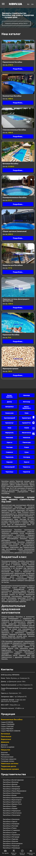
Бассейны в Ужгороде (11, 837)
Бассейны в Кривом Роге (12, 804)
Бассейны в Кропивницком (13, 797)
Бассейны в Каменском (11, 793)
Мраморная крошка (10, 769)
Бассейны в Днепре (10, 784)
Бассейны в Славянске (11, 830)
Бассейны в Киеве (10, 795)
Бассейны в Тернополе (11, 835)
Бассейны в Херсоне (10, 841)
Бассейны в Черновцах (11, 848)
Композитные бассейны (11, 719)
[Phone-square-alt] (33, 433)
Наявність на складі (31, 853)
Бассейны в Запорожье (11, 789)
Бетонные (5, 733)
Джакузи (5, 742)
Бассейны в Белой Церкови (13, 780)
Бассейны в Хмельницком (13, 843)
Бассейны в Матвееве (11, 824)
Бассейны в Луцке (9, 806)
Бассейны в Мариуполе (11, 811)
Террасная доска (8, 766)
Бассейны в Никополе (11, 819)
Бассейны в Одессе (10, 821)
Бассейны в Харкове (10, 839)
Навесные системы (9, 763)
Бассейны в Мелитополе (12, 813)
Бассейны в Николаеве (11, 815)
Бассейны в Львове (10, 808)
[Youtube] (33, 417)
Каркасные (6, 739)
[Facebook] (33, 422)
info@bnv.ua (19, 708)
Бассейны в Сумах (9, 832)
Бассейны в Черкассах (11, 846)
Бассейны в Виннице (10, 782)
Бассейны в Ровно (9, 828)
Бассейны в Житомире (11, 786)
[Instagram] (33, 428)
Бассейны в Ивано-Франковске (14, 791)
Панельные (6, 736)
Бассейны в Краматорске (12, 800)
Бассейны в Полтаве (10, 826)
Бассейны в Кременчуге (12, 802)
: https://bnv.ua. (10, 705)
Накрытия (5, 749)
